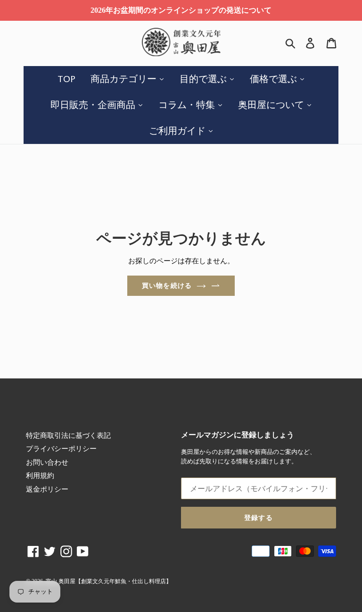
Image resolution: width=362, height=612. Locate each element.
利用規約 (40, 475)
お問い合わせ (47, 462)
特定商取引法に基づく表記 (68, 435)
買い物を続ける (167, 285)
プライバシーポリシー (61, 449)
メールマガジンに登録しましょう (237, 435)
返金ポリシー (47, 489)
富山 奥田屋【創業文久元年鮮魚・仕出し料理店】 (109, 581)
